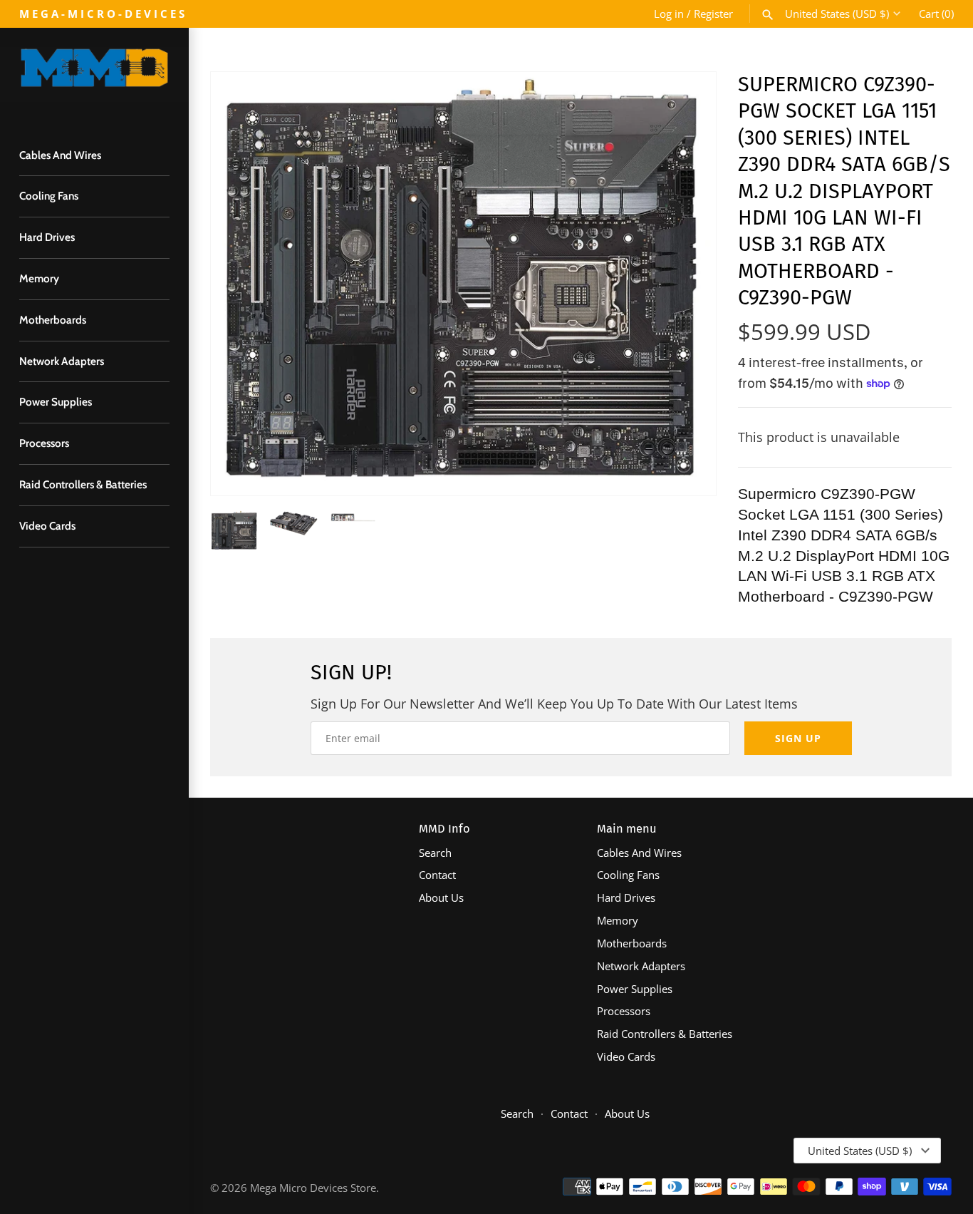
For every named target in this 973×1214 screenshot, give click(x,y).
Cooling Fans (48, 195)
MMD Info (444, 828)
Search (435, 852)
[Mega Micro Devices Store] (94, 74)
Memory (39, 278)
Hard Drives (47, 237)
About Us (441, 897)
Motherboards (52, 319)
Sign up (798, 738)
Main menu (627, 828)
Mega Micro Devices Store (313, 1187)
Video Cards (47, 526)
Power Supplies (55, 401)
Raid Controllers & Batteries (83, 484)
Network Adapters (61, 361)
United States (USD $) (837, 13)
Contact (437, 875)
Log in (669, 13)
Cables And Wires (60, 155)
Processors (44, 443)
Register (713, 13)
